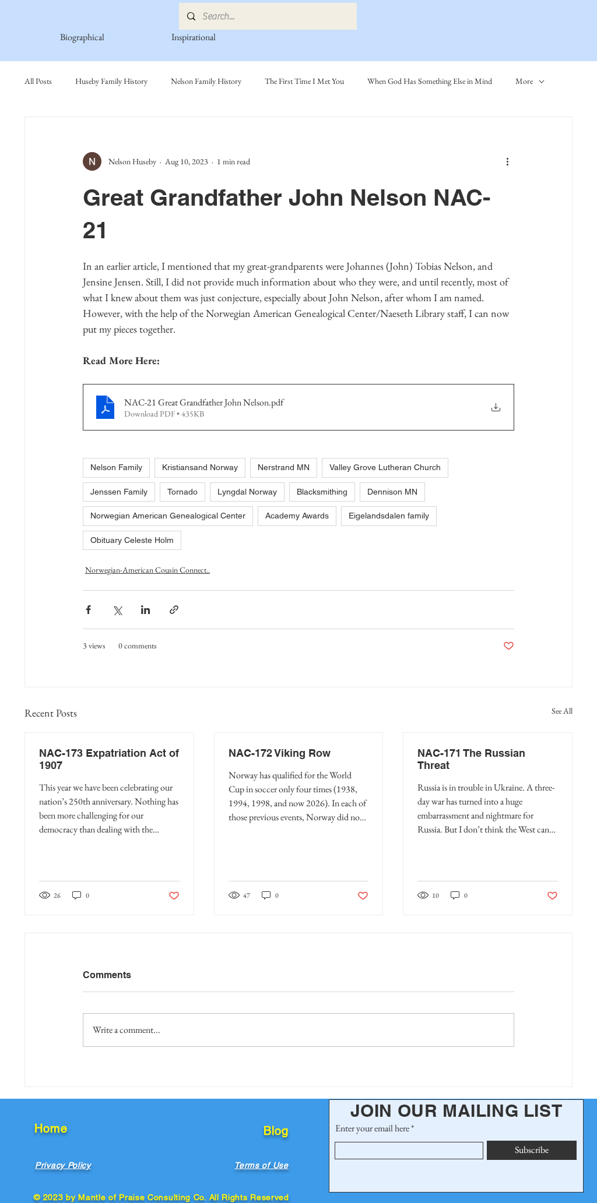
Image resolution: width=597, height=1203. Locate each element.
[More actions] (507, 161)
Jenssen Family (119, 491)
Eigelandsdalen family (389, 515)
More (524, 81)
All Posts (38, 81)
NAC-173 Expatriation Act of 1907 (109, 759)
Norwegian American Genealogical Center (167, 515)
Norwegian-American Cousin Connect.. (147, 570)
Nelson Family (116, 467)
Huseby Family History (111, 81)
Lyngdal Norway (247, 491)
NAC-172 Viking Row (280, 753)
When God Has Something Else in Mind (429, 81)
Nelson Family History (206, 81)
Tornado (182, 491)
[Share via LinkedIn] (145, 609)
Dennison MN (392, 491)
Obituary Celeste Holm (132, 540)
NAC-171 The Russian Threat (471, 759)
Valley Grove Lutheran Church (385, 467)
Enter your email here (372, 1128)
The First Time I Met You (304, 81)
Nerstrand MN (284, 467)
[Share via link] (174, 609)
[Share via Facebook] (88, 609)
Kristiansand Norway (200, 467)
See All (562, 710)
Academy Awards (297, 515)
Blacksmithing (322, 491)
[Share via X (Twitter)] (116, 609)
